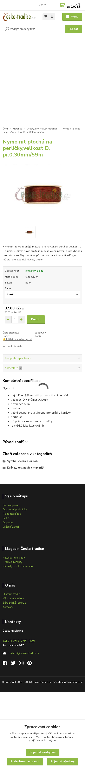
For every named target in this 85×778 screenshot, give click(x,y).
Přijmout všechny (62, 761)
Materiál (17, 128)
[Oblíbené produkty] (45, 16)
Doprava (8, 522)
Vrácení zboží (11, 527)
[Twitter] (15, 664)
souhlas (57, 733)
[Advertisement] (42, 79)
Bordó (38, 336)
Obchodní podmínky (15, 509)
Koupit (36, 319)
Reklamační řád (12, 514)
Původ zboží (13, 442)
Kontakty (8, 607)
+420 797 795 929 (19, 641)
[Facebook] (7, 664)
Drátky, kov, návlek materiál (42, 128)
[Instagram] (23, 664)
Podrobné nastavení (25, 761)
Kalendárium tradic (14, 558)
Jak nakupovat (11, 505)
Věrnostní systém (13, 598)
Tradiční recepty (12, 562)
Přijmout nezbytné (42, 752)
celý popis (36, 259)
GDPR (6, 518)
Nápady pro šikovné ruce (18, 566)
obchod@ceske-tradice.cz (23, 653)
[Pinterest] (29, 664)
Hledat (73, 29)
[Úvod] (19, 16)
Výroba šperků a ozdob (22, 461)
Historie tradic (11, 594)
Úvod (5, 128)
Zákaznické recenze (14, 603)
